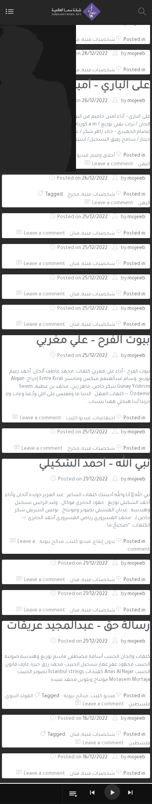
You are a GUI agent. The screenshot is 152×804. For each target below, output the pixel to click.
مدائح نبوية (52, 542)
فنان (75, 234)
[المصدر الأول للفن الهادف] (74, 11)
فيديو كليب (76, 156)
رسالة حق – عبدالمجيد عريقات (78, 627)
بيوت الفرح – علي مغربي (93, 341)
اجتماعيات (104, 418)
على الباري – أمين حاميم (94, 86)
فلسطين (139, 704)
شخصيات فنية (98, 40)
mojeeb (136, 54)
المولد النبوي (19, 696)
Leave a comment (112, 164)
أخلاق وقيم (103, 156)
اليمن (144, 164)
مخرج (73, 195)
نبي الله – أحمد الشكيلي (94, 465)
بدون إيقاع (104, 542)
